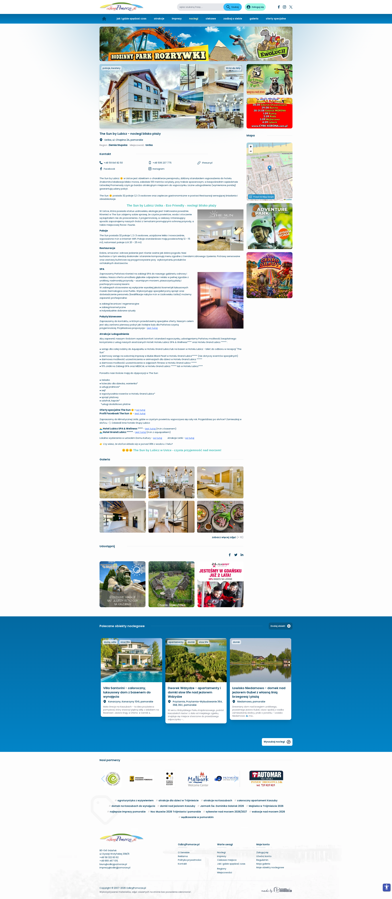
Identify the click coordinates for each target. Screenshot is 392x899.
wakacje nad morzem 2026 (268, 811)
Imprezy (221, 856)
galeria (254, 18)
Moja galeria (263, 863)
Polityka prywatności (189, 859)
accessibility (387, 887)
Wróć (233, 68)
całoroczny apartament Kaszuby (257, 800)
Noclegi (221, 852)
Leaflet (289, 199)
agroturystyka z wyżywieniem (135, 800)
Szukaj (235, 7)
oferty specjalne (276, 18)
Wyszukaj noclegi (274, 741)
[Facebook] (279, 7)
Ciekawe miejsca (226, 859)
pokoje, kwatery (111, 68)
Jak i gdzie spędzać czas (231, 863)
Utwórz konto (263, 856)
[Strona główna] (104, 19)
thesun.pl (207, 162)
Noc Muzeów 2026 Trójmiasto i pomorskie (176, 811)
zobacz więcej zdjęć (227, 537)
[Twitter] (290, 7)
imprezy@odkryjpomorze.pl (115, 867)
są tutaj (140, 410)
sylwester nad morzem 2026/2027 (226, 811)
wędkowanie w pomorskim (197, 817)
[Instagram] (284, 7)
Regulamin (262, 859)
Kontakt (182, 863)
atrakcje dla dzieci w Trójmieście (178, 800)
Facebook (109, 168)
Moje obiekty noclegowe (270, 867)
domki (191, 642)
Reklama (183, 856)
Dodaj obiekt (278, 626)
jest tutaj (152, 328)
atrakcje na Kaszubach (218, 800)
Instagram (158, 168)
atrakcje (159, 18)
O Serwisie (184, 852)
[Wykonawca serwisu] (276, 890)
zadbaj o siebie (232, 18)
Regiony (221, 868)
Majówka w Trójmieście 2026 (266, 806)
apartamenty (175, 642)
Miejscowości (224, 872)
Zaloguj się (262, 852)
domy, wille (110, 642)
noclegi (193, 18)
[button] (269, 168)
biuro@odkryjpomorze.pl (113, 864)
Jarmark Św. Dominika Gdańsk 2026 (222, 806)
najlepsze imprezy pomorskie (128, 811)
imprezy (177, 18)
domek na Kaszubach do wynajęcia (133, 806)
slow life (125, 642)
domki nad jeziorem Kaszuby (177, 806)
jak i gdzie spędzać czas (131, 18)
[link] (229, 554)
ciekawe (211, 18)
